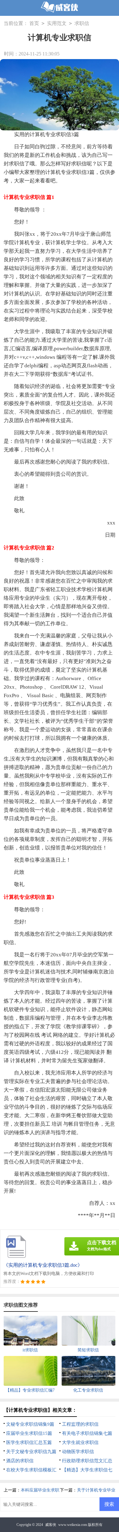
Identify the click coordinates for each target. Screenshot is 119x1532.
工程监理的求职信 (80, 1424)
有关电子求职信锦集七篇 (87, 1433)
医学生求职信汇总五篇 (29, 1442)
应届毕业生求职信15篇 (29, 1433)
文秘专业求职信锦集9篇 (30, 1424)
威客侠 (50, 1525)
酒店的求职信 (20, 1460)
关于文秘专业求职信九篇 (31, 1451)
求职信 (81, 23)
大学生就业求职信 (80, 1442)
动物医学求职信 (78, 1451)
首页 (34, 23)
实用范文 (57, 23)
